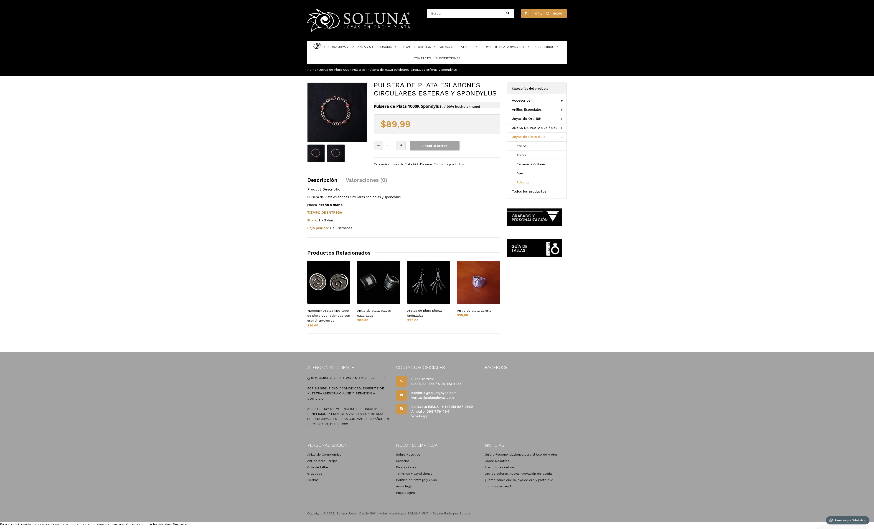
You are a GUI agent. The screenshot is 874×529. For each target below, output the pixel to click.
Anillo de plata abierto (474, 310)
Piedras (312, 480)
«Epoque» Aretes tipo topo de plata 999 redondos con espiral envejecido (328, 316)
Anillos (521, 146)
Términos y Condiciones (414, 473)
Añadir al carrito (434, 146)
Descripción (322, 180)
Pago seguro (405, 492)
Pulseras (358, 69)
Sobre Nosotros (408, 454)
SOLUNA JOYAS (336, 47)
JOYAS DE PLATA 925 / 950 (504, 47)
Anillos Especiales (527, 110)
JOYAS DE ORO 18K (416, 47)
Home (311, 69)
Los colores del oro (500, 467)
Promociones (406, 467)
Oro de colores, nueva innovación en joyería (518, 473)
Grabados (314, 473)
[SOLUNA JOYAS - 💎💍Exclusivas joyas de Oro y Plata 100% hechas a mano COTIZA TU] (359, 31)
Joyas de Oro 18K (526, 119)
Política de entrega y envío (416, 480)
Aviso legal (404, 486)
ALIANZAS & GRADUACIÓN (372, 47)
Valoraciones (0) (366, 180)
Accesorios (521, 100)
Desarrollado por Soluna (451, 513)
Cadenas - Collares (531, 164)
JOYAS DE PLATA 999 (457, 47)
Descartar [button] (180, 524)
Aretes (521, 155)
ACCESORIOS (544, 47)
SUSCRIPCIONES (448, 58)
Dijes (519, 173)
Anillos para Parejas (322, 461)
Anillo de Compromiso (324, 454)
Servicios (402, 461)
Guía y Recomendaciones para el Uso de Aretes (521, 454)
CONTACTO (422, 58)
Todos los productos (449, 164)
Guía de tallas (317, 467)
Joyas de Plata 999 (334, 69)
